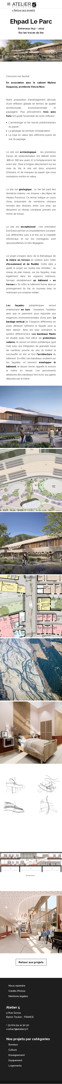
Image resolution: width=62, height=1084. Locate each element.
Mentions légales (18, 996)
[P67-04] (31, 826)
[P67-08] (31, 511)
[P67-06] (31, 637)
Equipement (15, 1060)
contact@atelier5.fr (17, 1029)
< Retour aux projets (23, 10)
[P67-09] (31, 447)
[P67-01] (31, 953)
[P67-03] (31, 763)
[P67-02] (31, 890)
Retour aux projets (31, 962)
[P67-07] (31, 574)
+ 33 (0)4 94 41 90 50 (17, 1025)
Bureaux (13, 1044)
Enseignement (16, 1055)
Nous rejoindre (16, 985)
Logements (15, 1065)
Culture (12, 1049)
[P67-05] (31, 700)
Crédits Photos (16, 991)
